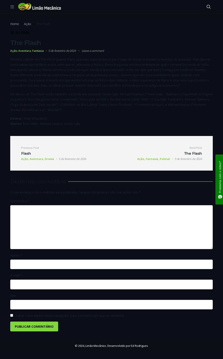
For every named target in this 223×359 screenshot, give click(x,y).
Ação (27, 24)
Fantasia (38, 51)
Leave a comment (93, 51)
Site (13, 295)
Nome (16, 255)
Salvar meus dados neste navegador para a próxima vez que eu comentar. (70, 315)
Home (14, 24)
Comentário (20, 201)
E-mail (16, 275)
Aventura (24, 51)
